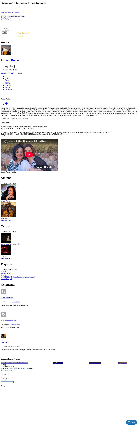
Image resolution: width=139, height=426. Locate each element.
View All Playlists (6, 279)
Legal (14, 368)
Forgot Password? (23, 33)
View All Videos (6, 258)
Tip (16, 73)
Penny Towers (5, 342)
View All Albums (6, 220)
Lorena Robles (5, 201)
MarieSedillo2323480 (7, 298)
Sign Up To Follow (7, 73)
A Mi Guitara (5, 218)
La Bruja (4, 256)
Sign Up (20, 36)
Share (20, 73)
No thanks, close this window (10, 13)
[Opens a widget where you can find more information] (131, 422)
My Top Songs (5, 273)
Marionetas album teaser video (10, 244)
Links (7, 104)
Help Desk (8, 368)
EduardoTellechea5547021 (8, 320)
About (3, 368)
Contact (19, 368)
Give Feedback (27, 368)
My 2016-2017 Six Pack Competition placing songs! (18, 277)
